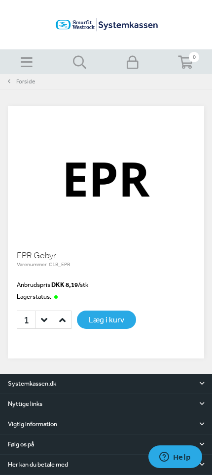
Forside (25, 81)
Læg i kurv (106, 319)
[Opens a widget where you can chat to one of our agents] (175, 457)
